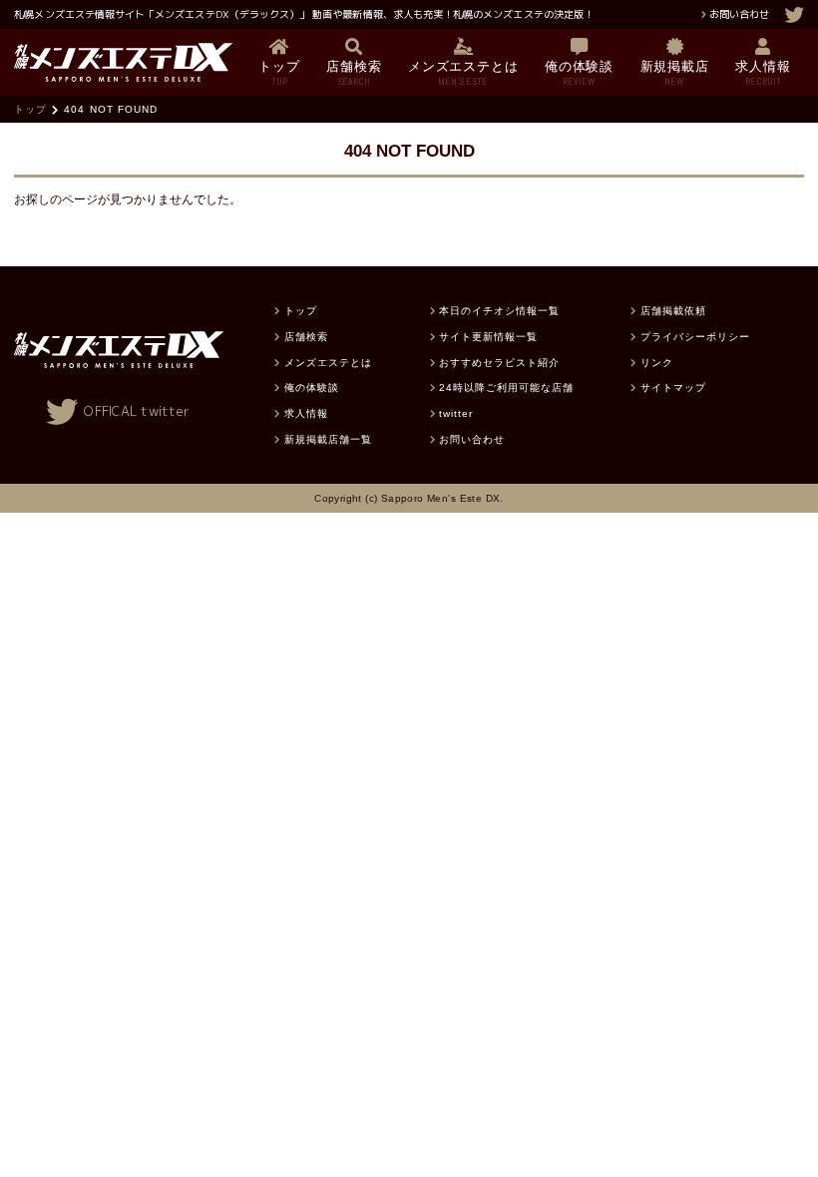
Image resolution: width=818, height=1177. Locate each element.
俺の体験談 (311, 387)
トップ (30, 109)
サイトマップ (673, 387)
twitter (456, 413)
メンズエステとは (328, 362)
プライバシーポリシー (695, 336)
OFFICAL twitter (137, 411)
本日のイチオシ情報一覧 (499, 310)
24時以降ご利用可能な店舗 (506, 387)
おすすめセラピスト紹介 (499, 362)
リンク (656, 362)
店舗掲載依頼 (673, 310)
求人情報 (305, 413)
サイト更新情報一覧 (488, 336)
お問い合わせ (739, 14)
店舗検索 (305, 336)
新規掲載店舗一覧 (328, 439)
